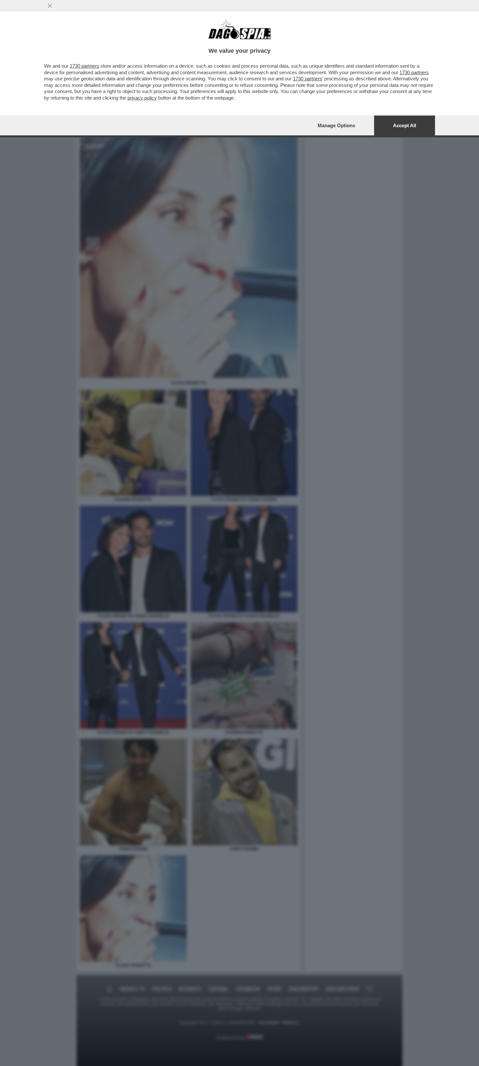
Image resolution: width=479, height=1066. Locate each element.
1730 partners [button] (84, 66)
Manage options (336, 125)
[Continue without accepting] (50, 6)
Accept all (404, 125)
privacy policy (142, 98)
